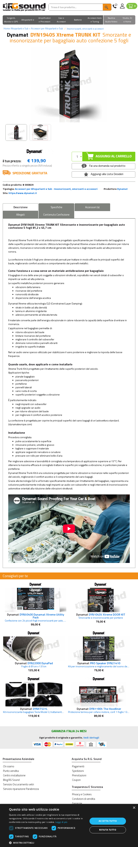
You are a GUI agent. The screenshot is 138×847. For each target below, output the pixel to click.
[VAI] (107, 7)
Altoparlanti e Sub (19, 28)
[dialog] (69, 825)
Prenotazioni (79, 775)
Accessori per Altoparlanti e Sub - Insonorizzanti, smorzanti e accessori (56, 189)
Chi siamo (8, 766)
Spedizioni (78, 771)
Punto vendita (11, 771)
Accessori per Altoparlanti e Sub (46, 28)
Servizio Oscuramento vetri (18, 784)
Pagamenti (78, 766)
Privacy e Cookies (82, 794)
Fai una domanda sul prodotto (106, 165)
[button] (11, 20)
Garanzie (77, 803)
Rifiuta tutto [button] (107, 829)
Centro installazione (14, 775)
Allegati (20, 215)
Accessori (92, 207)
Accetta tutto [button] (108, 820)
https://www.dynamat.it (23, 193)
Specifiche (56, 207)
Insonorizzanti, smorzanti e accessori (85, 28)
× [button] (134, 807)
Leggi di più (61, 822)
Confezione (56, 215)
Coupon (76, 780)
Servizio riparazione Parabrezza (21, 789)
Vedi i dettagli (91, 737)
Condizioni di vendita (83, 799)
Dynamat (122, 189)
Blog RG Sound (11, 780)
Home (7, 28)
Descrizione (20, 207)
